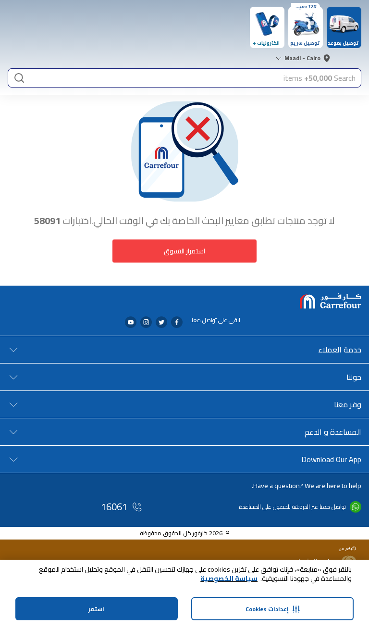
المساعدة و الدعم (333, 432)
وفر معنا (347, 404)
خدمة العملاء (339, 349)
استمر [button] (96, 609)
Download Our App (331, 459)
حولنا (353, 377)
